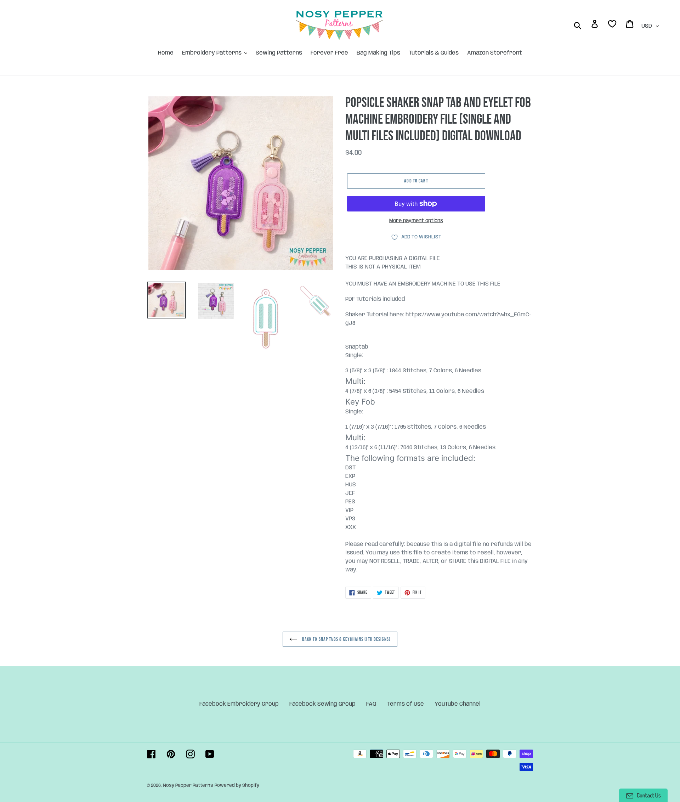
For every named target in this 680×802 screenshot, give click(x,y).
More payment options (416, 220)
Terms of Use (405, 704)
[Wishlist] (613, 25)
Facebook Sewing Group (322, 704)
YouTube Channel (458, 704)
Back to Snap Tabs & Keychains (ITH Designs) (346, 639)
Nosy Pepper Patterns (188, 785)
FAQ (371, 704)
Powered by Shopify (237, 785)
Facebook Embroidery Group (239, 704)
